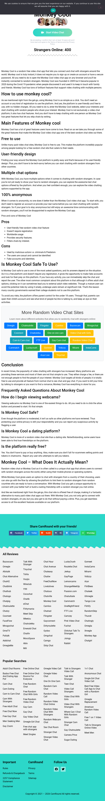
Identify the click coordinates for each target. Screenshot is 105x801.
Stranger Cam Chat (70, 723)
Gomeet (48, 348)
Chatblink (7, 586)
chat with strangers (79, 71)
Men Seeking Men (11, 721)
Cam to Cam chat (21, 340)
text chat (92, 182)
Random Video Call (51, 695)
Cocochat (27, 594)
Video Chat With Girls (72, 698)
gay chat (71, 381)
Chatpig (6, 601)
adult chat (98, 280)
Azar (86, 581)
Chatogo (7, 596)
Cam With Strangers (7, 700)
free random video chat (30, 228)
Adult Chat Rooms (11, 668)
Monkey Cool (50, 601)
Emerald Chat (29, 628)
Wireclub (27, 584)
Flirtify (87, 606)
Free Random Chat (29, 685)
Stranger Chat (50, 732)
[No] (100, 7)
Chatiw (47, 576)
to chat (44, 477)
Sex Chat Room (51, 727)
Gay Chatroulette (72, 730)
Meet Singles (29, 734)
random (22, 71)
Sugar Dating (70, 740)
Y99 (25, 589)
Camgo (47, 640)
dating (59, 437)
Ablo (25, 643)
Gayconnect (49, 621)
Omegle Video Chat (50, 675)
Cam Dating (8, 689)
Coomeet (18, 333)
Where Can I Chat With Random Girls (72, 715)
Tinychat (60, 355)
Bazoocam (75, 325)
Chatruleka (35, 333)
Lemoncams (70, 581)
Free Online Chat (31, 668)
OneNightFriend (71, 606)
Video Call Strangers (69, 690)
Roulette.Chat (70, 566)
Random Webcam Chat (52, 721)
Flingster (44, 325)
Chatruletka (28, 623)
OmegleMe (8, 645)
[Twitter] (63, 769)
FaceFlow (7, 621)
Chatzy (6, 611)
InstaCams (91, 348)
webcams (14, 403)
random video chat (36, 437)
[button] (16, 533)
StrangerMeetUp (72, 586)
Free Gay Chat (9, 716)
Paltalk (6, 635)
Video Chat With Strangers (72, 705)
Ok (53, 10)
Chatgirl (88, 640)
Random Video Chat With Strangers (51, 712)
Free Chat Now (10, 711)
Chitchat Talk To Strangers (72, 632)
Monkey (5, 71)
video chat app (61, 77)
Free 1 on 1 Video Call (92, 718)
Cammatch (14, 348)
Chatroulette (27, 325)
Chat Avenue (50, 566)
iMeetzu (27, 618)
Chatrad (47, 611)
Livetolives (49, 586)
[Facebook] (56, 769)
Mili (25, 648)
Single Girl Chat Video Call (91, 679)
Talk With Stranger (27, 563)
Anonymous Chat (92, 673)
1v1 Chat (88, 668)
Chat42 (6, 581)
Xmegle (88, 630)
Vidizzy (62, 348)
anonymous (41, 207)
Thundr (87, 616)
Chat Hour (48, 561)
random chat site (41, 148)
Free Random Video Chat (29, 700)
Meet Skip (28, 613)
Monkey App (90, 635)
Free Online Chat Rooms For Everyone (31, 676)
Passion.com (70, 591)
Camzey (68, 616)
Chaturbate (69, 596)
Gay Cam (27, 707)
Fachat (67, 625)
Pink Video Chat (71, 621)
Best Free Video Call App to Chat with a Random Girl (92, 690)
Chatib (26, 599)
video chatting (73, 87)
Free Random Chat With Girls (30, 693)
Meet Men (89, 732)
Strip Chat (48, 645)
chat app (56, 132)
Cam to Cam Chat (11, 693)
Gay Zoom (8, 726)
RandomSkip (90, 611)
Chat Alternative (10, 576)
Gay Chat (27, 712)
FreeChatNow (50, 581)
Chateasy (48, 571)
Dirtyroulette (49, 625)
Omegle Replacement (90, 700)
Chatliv (26, 633)
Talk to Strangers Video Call (72, 670)
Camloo (59, 325)
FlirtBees (88, 586)
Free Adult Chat (10, 706)
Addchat (7, 640)
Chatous (48, 591)
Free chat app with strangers (30, 728)
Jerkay (67, 571)
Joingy (67, 638)
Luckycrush (31, 348)
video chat (36, 71)
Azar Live (45, 355)
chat (98, 110)
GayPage (68, 576)
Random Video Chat (82, 340)
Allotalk (6, 571)
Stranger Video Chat (51, 738)
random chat (81, 132)
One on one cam (55, 333)
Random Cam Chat (50, 687)
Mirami (75, 348)
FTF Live (40, 340)
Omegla (88, 625)
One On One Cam (52, 681)
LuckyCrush (69, 561)
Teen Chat (69, 684)
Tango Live (89, 601)
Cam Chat (7, 684)
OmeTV (6, 630)
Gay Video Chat (30, 716)
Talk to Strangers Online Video (92, 726)
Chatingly (89, 621)
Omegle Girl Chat (31, 721)
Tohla (26, 574)
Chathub (7, 591)
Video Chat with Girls (80, 333)
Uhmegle (88, 596)
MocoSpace (29, 638)
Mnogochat (92, 325)
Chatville (48, 596)
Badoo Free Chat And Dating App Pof (11, 676)
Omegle (11, 325)
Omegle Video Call (52, 668)
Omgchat (48, 635)
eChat (26, 604)
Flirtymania (28, 608)
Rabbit (67, 643)
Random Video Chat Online (51, 702)
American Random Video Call (91, 710)
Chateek (88, 591)
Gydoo (47, 630)
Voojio (26, 579)
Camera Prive (70, 735)
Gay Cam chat (59, 340)
